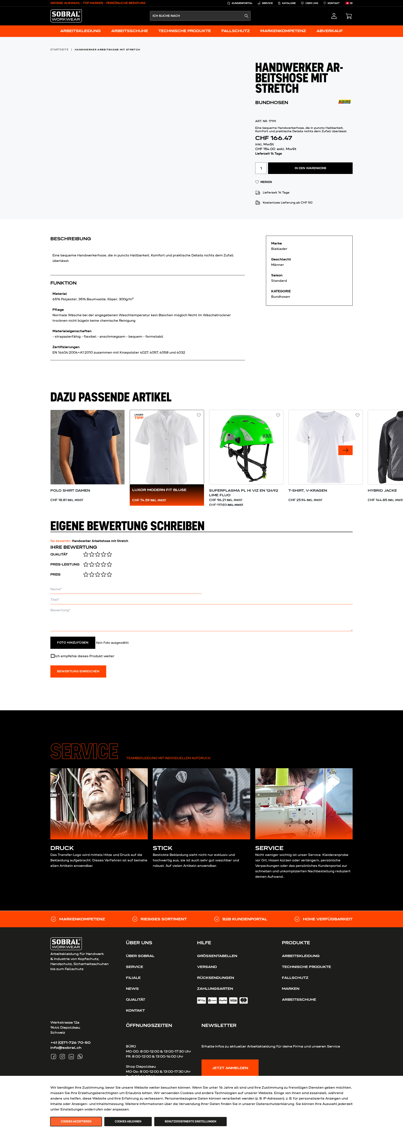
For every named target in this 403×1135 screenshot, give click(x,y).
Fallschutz (295, 977)
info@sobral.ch (65, 1047)
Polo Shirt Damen (70, 490)
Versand (207, 966)
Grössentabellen (217, 955)
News (132, 988)
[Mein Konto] (334, 16)
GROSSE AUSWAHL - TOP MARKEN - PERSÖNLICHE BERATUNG (97, 3)
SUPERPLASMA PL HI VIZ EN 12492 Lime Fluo (243, 492)
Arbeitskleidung (301, 955)
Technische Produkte (306, 966)
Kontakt (135, 1010)
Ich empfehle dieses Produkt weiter (84, 656)
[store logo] (66, 15)
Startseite (59, 49)
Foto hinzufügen (73, 642)
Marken (290, 988)
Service (134, 966)
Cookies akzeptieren (76, 1121)
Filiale (133, 977)
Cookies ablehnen (128, 1121)
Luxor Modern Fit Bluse (159, 489)
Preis (55, 574)
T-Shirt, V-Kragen (307, 490)
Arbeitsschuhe (299, 999)
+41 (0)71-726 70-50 (70, 1042)
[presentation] (345, 450)
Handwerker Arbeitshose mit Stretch (107, 49)
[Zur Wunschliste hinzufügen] (120, 415)
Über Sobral (140, 955)
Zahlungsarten (215, 988)
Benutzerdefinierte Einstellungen (190, 1121)
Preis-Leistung (65, 564)
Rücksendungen (215, 977)
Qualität (59, 554)
